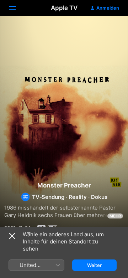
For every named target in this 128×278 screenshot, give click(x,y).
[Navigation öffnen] (17, 8)
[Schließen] (12, 236)
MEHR (115, 215)
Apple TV (64, 7)
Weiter (94, 265)
